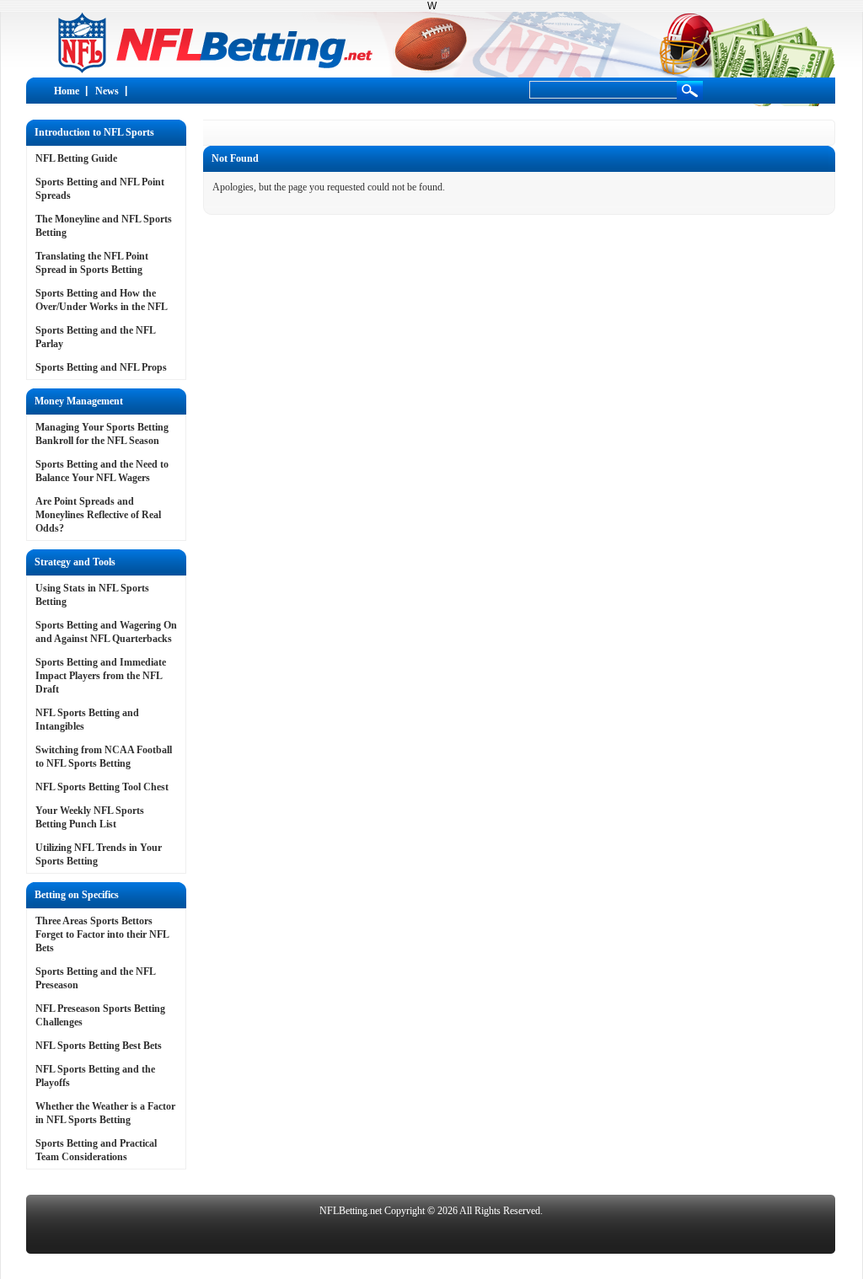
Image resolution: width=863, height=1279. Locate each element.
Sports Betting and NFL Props (101, 367)
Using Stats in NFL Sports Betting (92, 594)
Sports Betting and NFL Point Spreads (99, 188)
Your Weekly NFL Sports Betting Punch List (89, 817)
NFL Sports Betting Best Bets (98, 1046)
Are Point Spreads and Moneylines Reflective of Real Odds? (98, 514)
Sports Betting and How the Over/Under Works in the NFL (101, 300)
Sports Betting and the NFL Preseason (95, 978)
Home (66, 91)
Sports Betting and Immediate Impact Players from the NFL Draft (100, 675)
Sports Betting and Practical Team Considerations (96, 1150)
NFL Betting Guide (76, 158)
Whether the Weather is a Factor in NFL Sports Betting (105, 1113)
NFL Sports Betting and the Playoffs (95, 1076)
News (107, 91)
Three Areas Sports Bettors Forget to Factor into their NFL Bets (102, 934)
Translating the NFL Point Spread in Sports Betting (91, 263)
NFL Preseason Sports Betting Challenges (100, 1015)
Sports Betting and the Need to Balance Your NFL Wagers (102, 471)
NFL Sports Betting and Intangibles (87, 719)
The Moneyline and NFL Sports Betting (103, 225)
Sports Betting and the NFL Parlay (95, 337)
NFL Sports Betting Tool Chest (102, 787)
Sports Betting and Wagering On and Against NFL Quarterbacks (106, 632)
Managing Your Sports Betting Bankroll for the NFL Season (102, 434)
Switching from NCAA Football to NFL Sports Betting (103, 756)
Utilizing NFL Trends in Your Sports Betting (98, 854)
